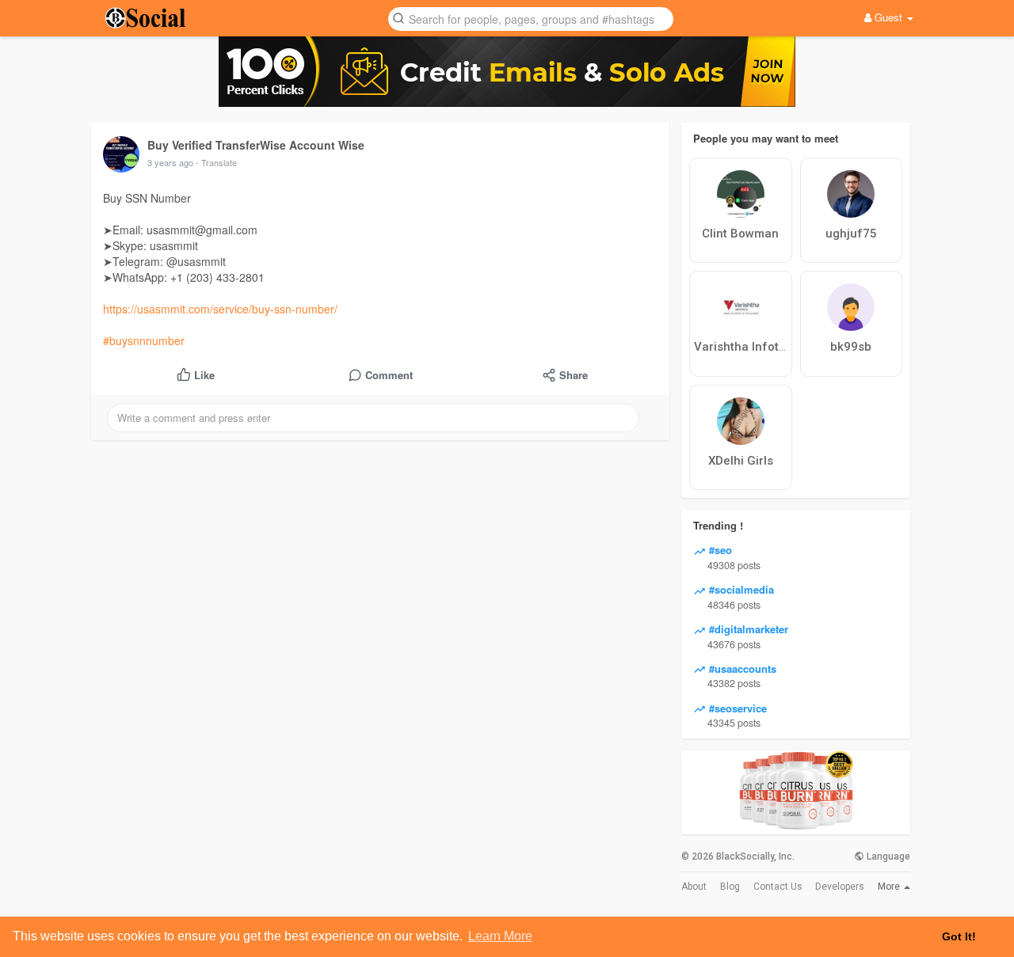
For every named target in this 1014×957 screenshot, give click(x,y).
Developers (839, 886)
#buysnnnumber (144, 340)
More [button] (890, 886)
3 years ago (170, 162)
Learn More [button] (500, 936)
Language (887, 856)
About (694, 886)
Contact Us (777, 886)
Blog (730, 886)
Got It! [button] (959, 936)
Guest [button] (888, 17)
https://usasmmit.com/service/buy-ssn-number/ (220, 309)
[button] (531, 18)
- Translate (216, 162)
